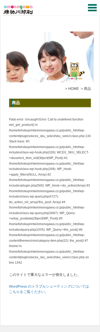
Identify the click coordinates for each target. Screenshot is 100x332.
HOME (73, 89)
